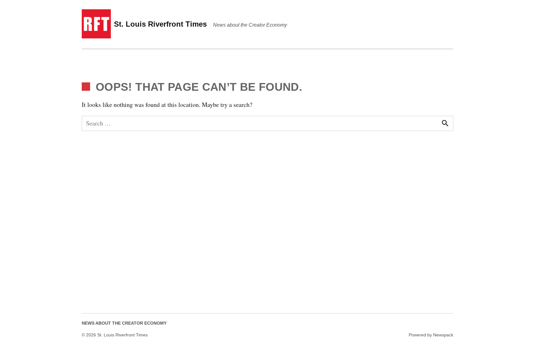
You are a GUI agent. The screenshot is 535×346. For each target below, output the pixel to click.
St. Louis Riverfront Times (160, 24)
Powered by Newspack (431, 334)
